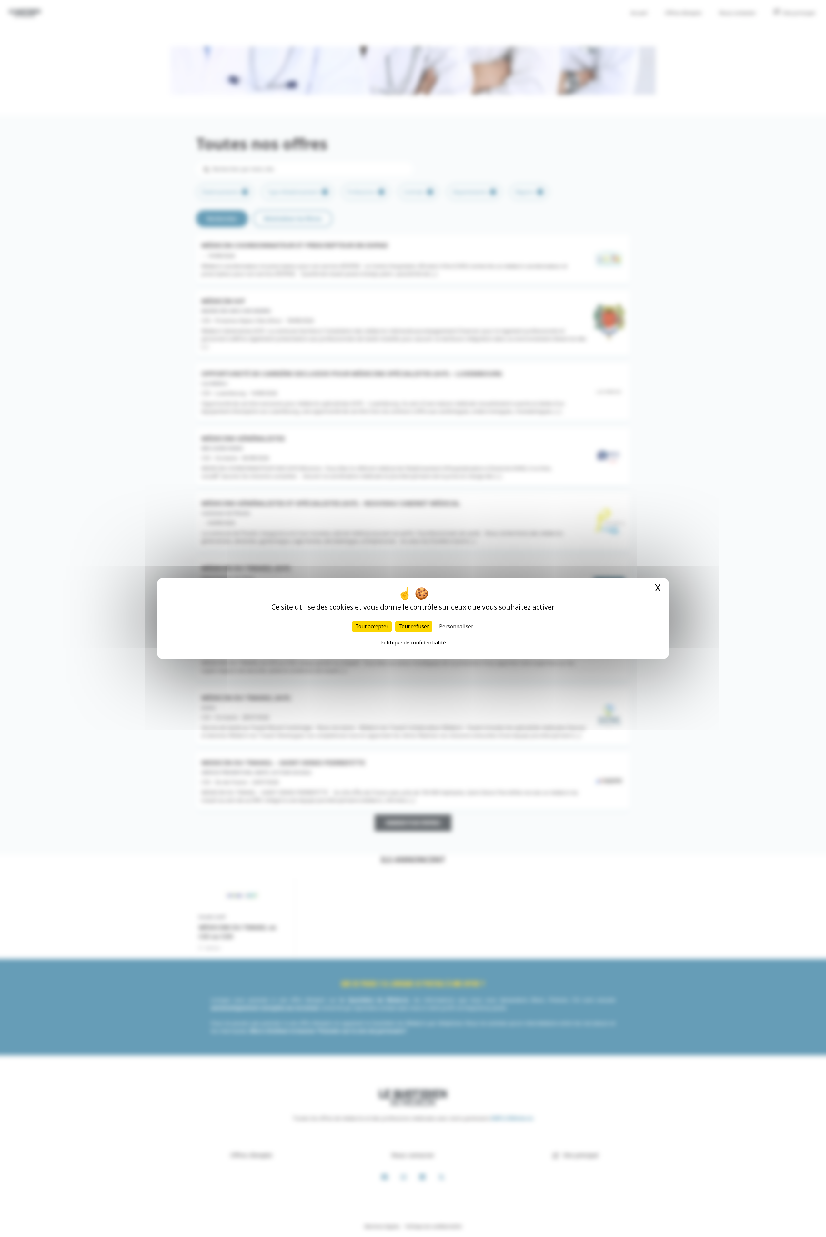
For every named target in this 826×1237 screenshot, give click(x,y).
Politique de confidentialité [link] (413, 642)
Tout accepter (371, 626)
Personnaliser (456, 626)
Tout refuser (413, 626)
